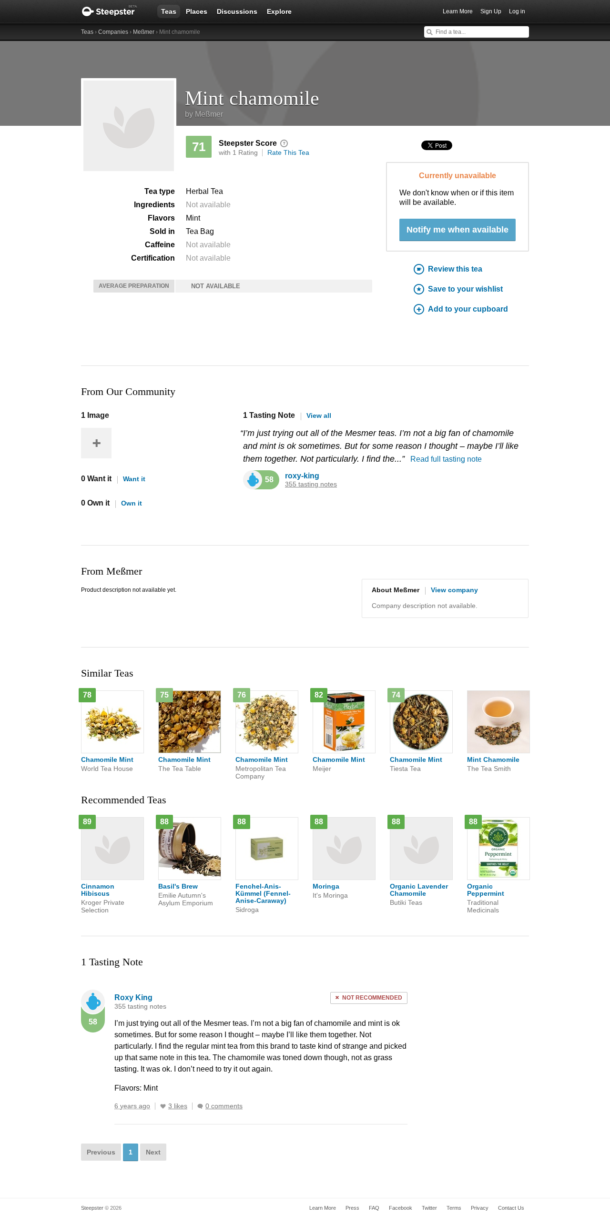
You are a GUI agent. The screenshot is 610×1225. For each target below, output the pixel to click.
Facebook (400, 1208)
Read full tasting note (446, 459)
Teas (168, 11)
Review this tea (455, 269)
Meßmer (143, 32)
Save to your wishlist (465, 289)
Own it (131, 503)
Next (153, 1152)
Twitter (429, 1208)
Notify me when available (457, 229)
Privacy (479, 1208)
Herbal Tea (204, 191)
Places (196, 11)
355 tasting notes (311, 484)
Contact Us (511, 1208)
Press (352, 1208)
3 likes (177, 1106)
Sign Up (490, 11)
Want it (134, 479)
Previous (101, 1152)
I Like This (163, 1106)
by (204, 114)
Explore (279, 11)
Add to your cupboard (468, 309)
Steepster (114, 11)
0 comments (224, 1106)
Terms (454, 1208)
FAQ (374, 1208)
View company (454, 590)
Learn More (458, 11)
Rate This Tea (288, 152)
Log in (517, 11)
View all (318, 415)
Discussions (237, 11)
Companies (113, 32)
